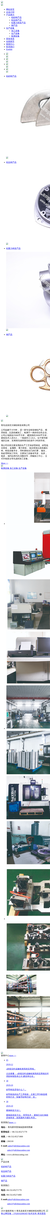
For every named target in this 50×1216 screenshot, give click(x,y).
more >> (12, 1055)
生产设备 (22, 468)
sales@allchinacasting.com (18, 1146)
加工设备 (14, 468)
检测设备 (5, 468)
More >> (4, 463)
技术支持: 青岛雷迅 (37, 1213)
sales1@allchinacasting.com (18, 1150)
